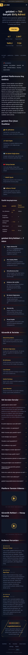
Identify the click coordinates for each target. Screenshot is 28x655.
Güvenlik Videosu (11, 67)
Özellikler (17, 55)
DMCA (17, 649)
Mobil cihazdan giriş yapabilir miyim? (14, 432)
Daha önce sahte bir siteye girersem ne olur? (14, 472)
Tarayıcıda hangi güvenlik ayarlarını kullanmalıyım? (14, 467)
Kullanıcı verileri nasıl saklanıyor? (14, 477)
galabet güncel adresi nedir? (14, 405)
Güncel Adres (6, 70)
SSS (4, 57)
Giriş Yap (14, 29)
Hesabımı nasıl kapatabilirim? (14, 441)
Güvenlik (19, 65)
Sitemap (11, 646)
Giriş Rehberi (23, 55)
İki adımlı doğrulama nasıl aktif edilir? (14, 424)
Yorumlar (19, 67)
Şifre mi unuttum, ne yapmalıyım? (14, 428)
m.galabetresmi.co (14, 626)
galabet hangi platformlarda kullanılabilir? (14, 481)
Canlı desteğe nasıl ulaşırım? (14, 437)
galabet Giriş (10, 55)
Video (4, 67)
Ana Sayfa (3, 55)
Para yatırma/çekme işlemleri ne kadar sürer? (14, 458)
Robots (17, 646)
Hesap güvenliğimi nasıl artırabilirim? (14, 463)
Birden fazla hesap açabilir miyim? (14, 454)
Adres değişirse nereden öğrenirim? (14, 450)
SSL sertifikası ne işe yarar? (14, 445)
